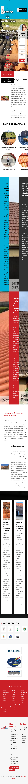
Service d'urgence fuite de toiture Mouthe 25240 (14, 695)
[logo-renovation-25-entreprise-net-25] (4, 727)
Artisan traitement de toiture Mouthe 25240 (24, 694)
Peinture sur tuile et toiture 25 (14, 753)
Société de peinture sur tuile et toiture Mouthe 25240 (5, 707)
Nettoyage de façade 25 (14, 735)
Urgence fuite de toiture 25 (14, 762)
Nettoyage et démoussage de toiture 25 (14, 746)
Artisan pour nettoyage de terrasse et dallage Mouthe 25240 (6, 695)
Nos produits (7, 80)
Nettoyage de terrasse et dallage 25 (14, 740)
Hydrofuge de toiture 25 (14, 731)
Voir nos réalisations (7, 74)
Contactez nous (14, 768)
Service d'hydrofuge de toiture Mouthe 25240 (23, 704)
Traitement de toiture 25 (14, 758)
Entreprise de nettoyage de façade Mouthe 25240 (15, 706)
